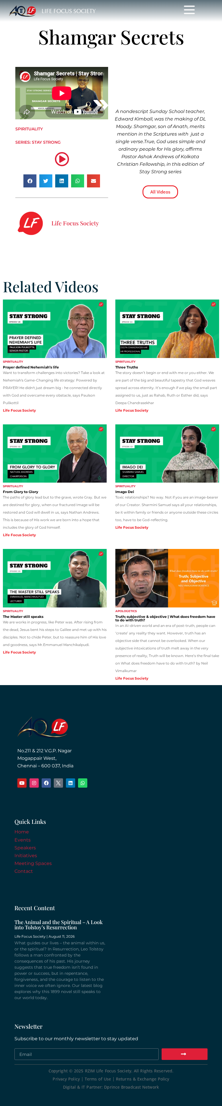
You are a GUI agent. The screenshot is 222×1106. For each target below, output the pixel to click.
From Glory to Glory (20, 492)
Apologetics (126, 611)
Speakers (25, 848)
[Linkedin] (70, 783)
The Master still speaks (23, 616)
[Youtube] (22, 783)
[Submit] (185, 1054)
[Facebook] (46, 783)
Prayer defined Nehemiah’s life (31, 367)
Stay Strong (46, 142)
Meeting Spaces (33, 863)
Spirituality (29, 129)
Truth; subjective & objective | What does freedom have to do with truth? (165, 618)
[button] (29, 180)
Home (21, 832)
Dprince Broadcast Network (131, 1087)
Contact (23, 871)
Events (22, 840)
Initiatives (25, 855)
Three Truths (126, 367)
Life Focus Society (69, 11)
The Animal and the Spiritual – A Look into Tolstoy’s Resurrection (58, 925)
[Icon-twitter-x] (58, 783)
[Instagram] (34, 783)
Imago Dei (124, 492)
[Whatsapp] (82, 783)
